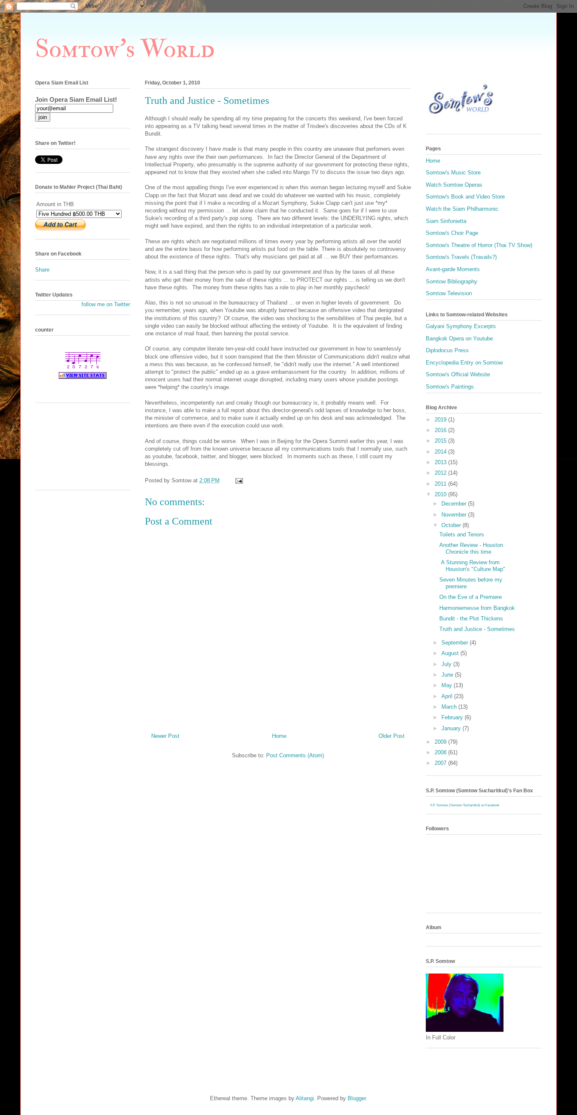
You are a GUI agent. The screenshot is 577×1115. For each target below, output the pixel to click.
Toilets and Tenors (461, 534)
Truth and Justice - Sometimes (477, 629)
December (454, 503)
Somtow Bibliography (451, 281)
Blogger (357, 1098)
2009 (441, 742)
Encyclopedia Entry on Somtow (464, 362)
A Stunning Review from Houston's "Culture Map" (472, 565)
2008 (441, 752)
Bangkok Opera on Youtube (459, 338)
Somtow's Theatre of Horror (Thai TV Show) (479, 245)
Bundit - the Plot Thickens (471, 618)
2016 (441, 430)
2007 (441, 763)
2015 (441, 441)
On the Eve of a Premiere (470, 597)
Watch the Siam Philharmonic (462, 209)
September (455, 642)
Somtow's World (125, 49)
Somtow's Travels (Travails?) (461, 257)
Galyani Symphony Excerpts (461, 326)
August (450, 653)
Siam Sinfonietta (446, 221)
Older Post (391, 736)
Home (279, 736)
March (449, 707)
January (452, 728)
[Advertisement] (73, 449)
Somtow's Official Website (458, 374)
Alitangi (305, 1098)
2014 (441, 452)
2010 (441, 494)
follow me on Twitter (106, 304)
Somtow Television (449, 293)
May (447, 685)
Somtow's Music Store (453, 172)
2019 (441, 419)
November (454, 514)
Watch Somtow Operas (454, 185)
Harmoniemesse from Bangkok (477, 608)
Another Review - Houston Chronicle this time (471, 548)
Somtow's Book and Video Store (465, 196)
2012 (441, 473)
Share (42, 270)
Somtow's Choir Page (452, 233)
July (447, 664)
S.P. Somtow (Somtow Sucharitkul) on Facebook (464, 805)
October (452, 525)
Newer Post (165, 736)
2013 (441, 462)
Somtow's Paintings (450, 386)
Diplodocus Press (447, 350)
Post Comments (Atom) (295, 755)
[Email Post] (238, 480)
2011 (441, 484)
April (447, 696)
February (453, 717)
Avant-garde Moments (453, 269)
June (448, 675)
